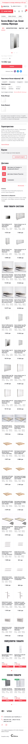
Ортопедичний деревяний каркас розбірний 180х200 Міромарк (20, 502)
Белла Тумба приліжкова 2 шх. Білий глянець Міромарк (7, 326)
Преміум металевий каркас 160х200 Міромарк (7, 528)
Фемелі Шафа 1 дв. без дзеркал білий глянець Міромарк (19, 689)
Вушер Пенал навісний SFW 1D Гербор (19, 655)
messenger (21, 71)
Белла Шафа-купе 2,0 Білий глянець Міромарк (7, 402)
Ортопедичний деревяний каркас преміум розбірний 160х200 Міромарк (20, 452)
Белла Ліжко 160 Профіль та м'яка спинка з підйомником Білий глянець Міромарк (20, 276)
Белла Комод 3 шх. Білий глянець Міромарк (20, 225)
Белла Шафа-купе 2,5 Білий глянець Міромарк (20, 402)
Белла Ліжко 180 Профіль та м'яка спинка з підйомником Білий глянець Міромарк (20, 301)
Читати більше (5, 144)
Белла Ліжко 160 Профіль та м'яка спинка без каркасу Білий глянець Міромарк (7, 276)
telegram (18, 71)
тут (25, 2)
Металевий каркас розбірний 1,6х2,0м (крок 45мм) (7, 427)
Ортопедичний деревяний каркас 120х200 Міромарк (7, 452)
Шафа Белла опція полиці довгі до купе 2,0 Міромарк (20, 553)
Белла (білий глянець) (20, 92)
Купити (7, 666)
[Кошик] (25, 11)
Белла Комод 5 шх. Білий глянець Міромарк (7, 250)
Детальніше (21, 185)
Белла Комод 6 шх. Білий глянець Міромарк (20, 251)
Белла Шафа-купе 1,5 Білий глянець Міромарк (20, 377)
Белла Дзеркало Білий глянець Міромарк (7, 225)
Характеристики (11, 28)
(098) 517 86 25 (16, 6)
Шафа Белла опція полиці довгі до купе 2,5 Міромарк (7, 578)
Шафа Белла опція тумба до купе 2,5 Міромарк (19, 628)
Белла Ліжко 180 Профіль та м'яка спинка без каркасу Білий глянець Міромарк (7, 301)
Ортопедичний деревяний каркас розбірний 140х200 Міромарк (20, 477)
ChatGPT (4, 82)
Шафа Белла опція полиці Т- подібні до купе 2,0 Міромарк (7, 603)
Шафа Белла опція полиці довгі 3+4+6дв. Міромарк (7, 553)
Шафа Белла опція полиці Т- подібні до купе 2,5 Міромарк (19, 603)
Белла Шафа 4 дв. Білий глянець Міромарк (7, 351)
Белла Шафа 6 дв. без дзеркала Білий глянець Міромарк (7, 376)
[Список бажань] (22, 11)
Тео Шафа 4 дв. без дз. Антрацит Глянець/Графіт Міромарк (7, 689)
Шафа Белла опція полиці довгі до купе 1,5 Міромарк (20, 578)
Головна (3, 16)
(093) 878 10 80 (7, 719)
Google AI (19, 82)
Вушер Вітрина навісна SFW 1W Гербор (7, 655)
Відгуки (21, 28)
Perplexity (12, 82)
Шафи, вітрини (12, 16)
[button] (11, 670)
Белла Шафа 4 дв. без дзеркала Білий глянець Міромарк (20, 351)
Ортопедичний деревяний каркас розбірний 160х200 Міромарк (7, 502)
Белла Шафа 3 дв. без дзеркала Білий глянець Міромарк (20, 326)
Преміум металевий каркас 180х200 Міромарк (20, 528)
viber (15, 71)
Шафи (20, 16)
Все (3, 28)
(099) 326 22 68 (7, 721)
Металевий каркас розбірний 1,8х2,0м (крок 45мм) (19, 427)
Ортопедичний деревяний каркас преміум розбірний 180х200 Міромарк (7, 477)
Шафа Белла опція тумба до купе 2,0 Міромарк (7, 628)
